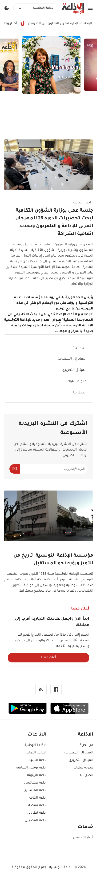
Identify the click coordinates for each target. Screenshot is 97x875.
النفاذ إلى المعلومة (72, 359)
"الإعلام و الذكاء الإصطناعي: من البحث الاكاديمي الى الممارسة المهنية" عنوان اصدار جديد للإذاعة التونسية (48, 317)
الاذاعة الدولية (36, 753)
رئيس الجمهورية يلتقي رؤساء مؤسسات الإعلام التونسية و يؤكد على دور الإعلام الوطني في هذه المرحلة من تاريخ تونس (53, 303)
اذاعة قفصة (37, 806)
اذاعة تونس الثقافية (31, 768)
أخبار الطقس (83, 838)
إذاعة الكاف (38, 798)
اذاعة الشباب (36, 760)
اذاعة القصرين (36, 821)
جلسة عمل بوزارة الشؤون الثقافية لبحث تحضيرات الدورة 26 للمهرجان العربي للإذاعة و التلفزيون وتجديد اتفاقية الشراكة (54, 222)
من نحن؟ (79, 348)
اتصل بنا (79, 393)
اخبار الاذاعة (82, 203)
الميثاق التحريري (74, 370)
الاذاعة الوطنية (35, 745)
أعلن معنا (48, 658)
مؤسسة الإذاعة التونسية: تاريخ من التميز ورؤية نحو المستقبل (53, 559)
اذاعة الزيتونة (37, 775)
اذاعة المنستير (36, 790)
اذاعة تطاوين (37, 813)
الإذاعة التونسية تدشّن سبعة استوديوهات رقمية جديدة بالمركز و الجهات (52, 328)
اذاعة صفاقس (35, 783)
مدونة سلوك (76, 382)
